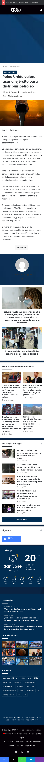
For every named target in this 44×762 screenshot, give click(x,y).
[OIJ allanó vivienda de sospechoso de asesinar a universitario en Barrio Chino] (8, 453)
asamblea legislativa (10, 678)
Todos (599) (22, 519)
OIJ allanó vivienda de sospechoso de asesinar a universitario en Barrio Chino (29, 454)
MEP (34, 686)
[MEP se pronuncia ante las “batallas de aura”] (35, 661)
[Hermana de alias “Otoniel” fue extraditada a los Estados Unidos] (8, 508)
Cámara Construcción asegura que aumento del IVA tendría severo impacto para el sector (29, 480)
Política (29, 742)
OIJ (39, 690)
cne (29, 678)
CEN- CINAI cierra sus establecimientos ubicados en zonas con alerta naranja (27, 495)
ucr (25, 695)
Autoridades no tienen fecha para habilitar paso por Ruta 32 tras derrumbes (29, 467)
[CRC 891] (14, 10)
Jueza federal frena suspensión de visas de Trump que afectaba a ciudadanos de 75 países (11, 391)
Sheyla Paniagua (11, 92)
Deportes (19, 746)
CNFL (36, 678)
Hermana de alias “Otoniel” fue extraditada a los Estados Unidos (29, 508)
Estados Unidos (29, 682)
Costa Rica (7, 682)
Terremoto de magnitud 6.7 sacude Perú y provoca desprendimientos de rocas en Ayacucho (32, 423)
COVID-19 (17, 682)
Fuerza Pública (8, 686)
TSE (19, 695)
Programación (30, 746)
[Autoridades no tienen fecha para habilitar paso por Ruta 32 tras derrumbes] (8, 468)
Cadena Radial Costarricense (16, 734)
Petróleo (22, 247)
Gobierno (20, 686)
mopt (21, 690)
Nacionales (30, 690)
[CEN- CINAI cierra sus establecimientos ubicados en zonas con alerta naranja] (8, 494)
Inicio (6, 67)
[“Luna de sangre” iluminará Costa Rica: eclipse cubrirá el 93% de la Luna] (22, 652)
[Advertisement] (22, 38)
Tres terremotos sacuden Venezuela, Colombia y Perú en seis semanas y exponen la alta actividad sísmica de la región (11, 424)
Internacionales (15, 67)
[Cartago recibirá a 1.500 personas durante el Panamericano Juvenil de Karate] (35, 644)
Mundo (11, 746)
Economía (37, 742)
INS (28, 686)
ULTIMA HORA (9, 742)
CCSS (23, 678)
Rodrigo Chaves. (8, 695)
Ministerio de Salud (9, 690)
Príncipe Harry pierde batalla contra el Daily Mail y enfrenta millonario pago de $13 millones (32, 390)
